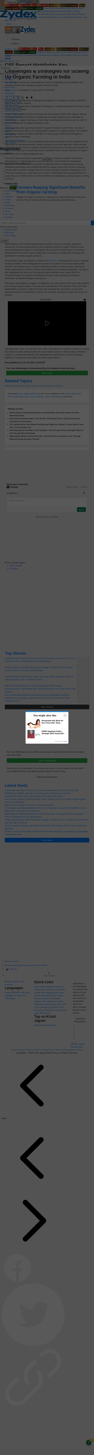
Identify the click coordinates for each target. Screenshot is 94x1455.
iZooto (65, 741)
